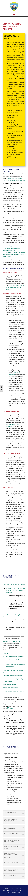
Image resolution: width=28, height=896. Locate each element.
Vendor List (6, 653)
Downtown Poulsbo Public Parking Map (14, 691)
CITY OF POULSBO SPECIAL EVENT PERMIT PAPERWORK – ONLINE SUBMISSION (15, 590)
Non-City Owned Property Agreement (13, 656)
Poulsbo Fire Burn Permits (10, 688)
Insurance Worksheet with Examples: (13, 660)
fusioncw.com (15, 892)
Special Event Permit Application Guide (14, 584)
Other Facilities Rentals (9, 684)
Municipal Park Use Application (11, 641)
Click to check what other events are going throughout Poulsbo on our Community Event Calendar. (14, 254)
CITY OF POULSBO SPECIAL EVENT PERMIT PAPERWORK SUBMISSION (15, 287)
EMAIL (11, 708)
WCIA (20, 314)
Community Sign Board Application (12, 675)
